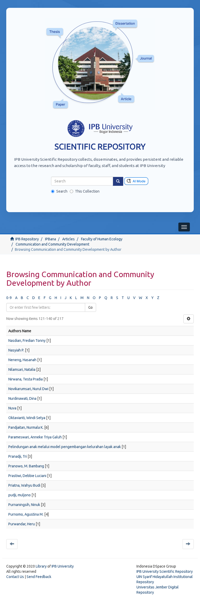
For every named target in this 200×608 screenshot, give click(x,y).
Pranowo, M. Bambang (26, 466)
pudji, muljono (19, 495)
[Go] (118, 181)
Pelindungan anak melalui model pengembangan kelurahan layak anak (64, 447)
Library (41, 566)
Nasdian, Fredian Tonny (27, 340)
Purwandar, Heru (21, 524)
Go (90, 307)
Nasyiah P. (16, 350)
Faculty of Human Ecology (101, 239)
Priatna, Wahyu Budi (24, 485)
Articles (68, 239)
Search (61, 191)
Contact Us (15, 577)
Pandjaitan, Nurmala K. (25, 427)
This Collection (87, 191)
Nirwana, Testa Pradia (25, 379)
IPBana (50, 239)
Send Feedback (39, 577)
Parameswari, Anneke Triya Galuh (35, 437)
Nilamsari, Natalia (21, 369)
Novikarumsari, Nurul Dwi (28, 389)
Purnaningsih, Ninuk (24, 505)
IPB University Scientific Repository (164, 571)
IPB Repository (27, 239)
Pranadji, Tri (17, 456)
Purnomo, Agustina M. (25, 514)
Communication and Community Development (52, 244)
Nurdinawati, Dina (22, 398)
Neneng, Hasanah (22, 360)
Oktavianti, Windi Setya (26, 418)
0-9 (9, 298)
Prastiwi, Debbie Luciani (27, 476)
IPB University (63, 566)
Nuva (12, 408)
